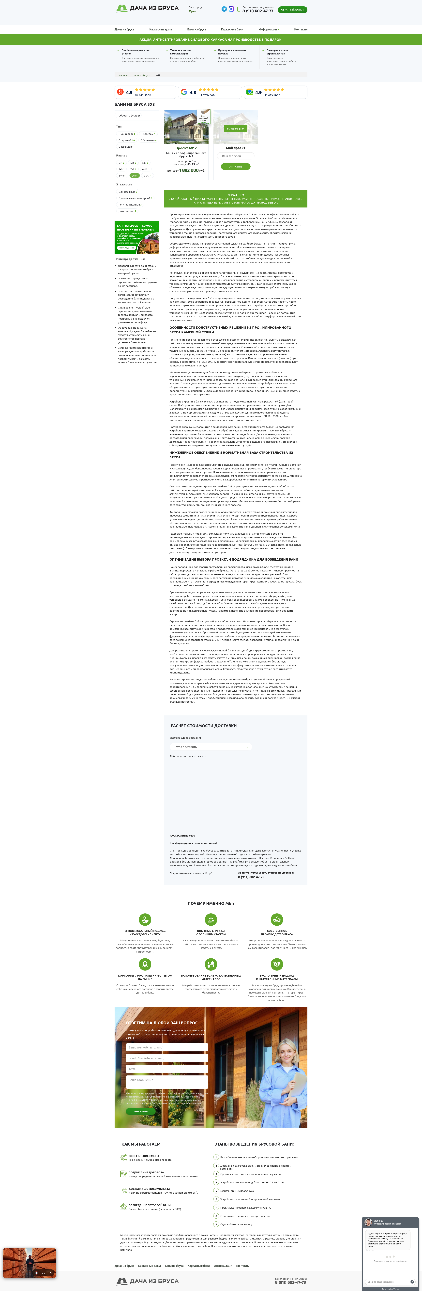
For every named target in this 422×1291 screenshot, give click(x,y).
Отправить (141, 1111)
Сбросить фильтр (129, 115)
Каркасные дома (160, 29)
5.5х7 (147, 175)
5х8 (135, 175)
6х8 (145, 162)
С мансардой (127, 133)
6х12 (146, 169)
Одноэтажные (128, 191)
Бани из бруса (196, 29)
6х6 (133, 162)
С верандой (126, 146)
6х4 (121, 162)
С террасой (127, 140)
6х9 (121, 169)
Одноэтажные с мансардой (135, 198)
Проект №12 (186, 148)
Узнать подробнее (126, 248)
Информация (223, 1265)
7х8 (133, 169)
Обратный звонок (292, 9)
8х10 (122, 175)
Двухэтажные (127, 211)
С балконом (149, 140)
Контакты (300, 29)
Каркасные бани (232, 29)
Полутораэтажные (130, 204)
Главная (123, 75)
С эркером (148, 133)
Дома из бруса (124, 29)
